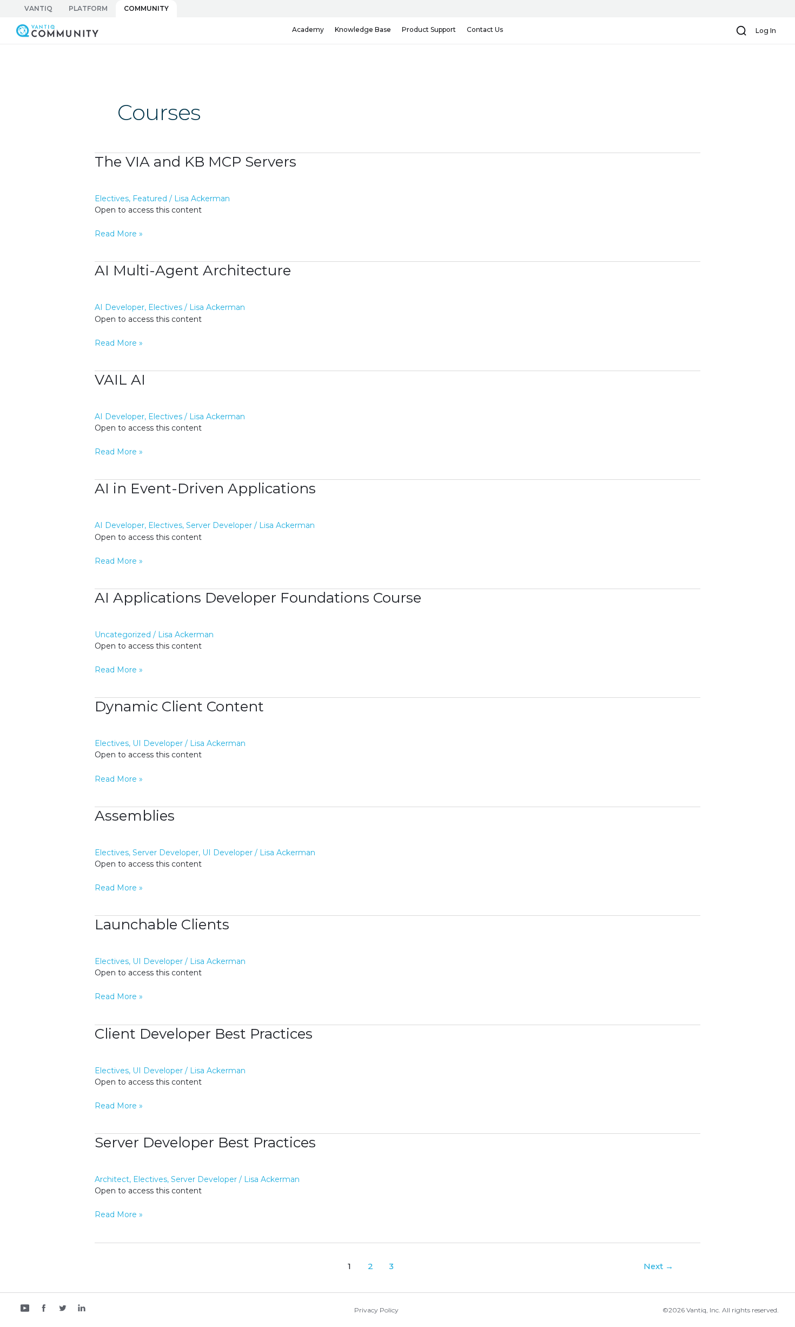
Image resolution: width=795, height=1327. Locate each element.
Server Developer (219, 525)
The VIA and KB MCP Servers (195, 161)
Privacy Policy (376, 1310)
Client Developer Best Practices (204, 1033)
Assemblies (135, 815)
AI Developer (119, 307)
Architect (112, 1179)
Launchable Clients (162, 924)
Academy (308, 29)
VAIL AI (120, 379)
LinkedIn (81, 1309)
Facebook (43, 1309)
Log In (766, 31)
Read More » (119, 234)
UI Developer (157, 743)
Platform (88, 8)
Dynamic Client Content (179, 706)
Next (658, 1266)
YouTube (25, 1309)
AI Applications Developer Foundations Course (258, 597)
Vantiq (38, 8)
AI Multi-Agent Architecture (193, 270)
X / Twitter (62, 1309)
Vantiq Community (52, 30)
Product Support (429, 29)
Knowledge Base (363, 29)
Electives (112, 198)
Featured (149, 198)
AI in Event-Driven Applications (205, 488)
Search (741, 31)
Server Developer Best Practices (205, 1142)
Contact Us (485, 29)
